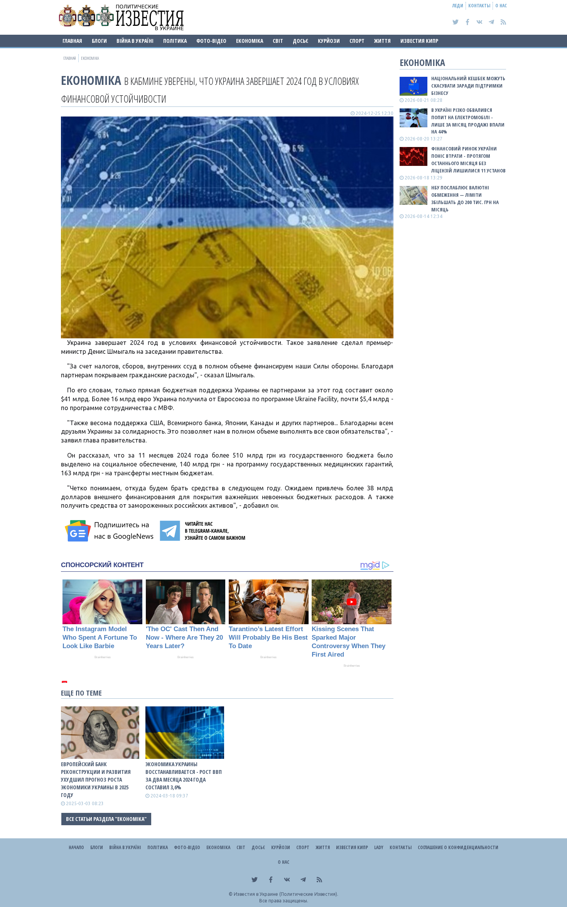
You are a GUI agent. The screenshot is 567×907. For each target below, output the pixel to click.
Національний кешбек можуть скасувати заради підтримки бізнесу (468, 85)
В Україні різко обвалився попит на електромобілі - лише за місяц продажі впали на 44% (468, 120)
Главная (72, 40)
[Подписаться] (110, 530)
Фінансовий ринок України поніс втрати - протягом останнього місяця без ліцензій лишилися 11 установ (468, 159)
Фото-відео (211, 40)
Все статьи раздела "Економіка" (106, 819)
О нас (501, 5)
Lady (378, 847)
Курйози (329, 40)
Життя (382, 40)
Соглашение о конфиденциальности (458, 847)
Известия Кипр (419, 40)
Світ (278, 40)
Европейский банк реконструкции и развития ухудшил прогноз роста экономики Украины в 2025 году (96, 779)
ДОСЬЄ (300, 40)
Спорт (356, 40)
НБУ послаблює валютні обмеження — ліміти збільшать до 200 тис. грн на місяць (465, 198)
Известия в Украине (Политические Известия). (286, 894)
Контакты (479, 5)
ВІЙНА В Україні (135, 40)
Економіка (249, 40)
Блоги (99, 40)
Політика (175, 40)
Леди (457, 5)
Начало (76, 847)
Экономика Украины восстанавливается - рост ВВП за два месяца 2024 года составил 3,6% (183, 775)
